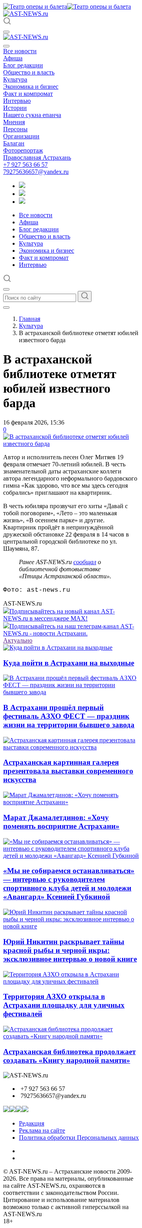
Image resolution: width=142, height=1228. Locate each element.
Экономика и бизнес (30, 86)
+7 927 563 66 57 (25, 164)
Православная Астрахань (37, 157)
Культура (15, 79)
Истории (15, 107)
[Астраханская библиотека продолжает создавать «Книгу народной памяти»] (71, 1036)
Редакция (31, 1123)
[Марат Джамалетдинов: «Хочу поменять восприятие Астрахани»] (71, 802)
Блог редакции (23, 65)
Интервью (17, 100)
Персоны (15, 129)
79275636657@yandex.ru (36, 171)
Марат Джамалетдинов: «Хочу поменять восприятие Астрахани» (61, 821)
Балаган (13, 143)
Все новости (20, 51)
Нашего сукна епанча (32, 115)
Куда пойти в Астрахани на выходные (68, 663)
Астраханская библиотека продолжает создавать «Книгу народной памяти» (69, 1055)
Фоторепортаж (23, 150)
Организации (21, 136)
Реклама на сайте (42, 1130)
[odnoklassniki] (22, 193)
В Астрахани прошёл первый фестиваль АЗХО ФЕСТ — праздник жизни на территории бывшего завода (69, 716)
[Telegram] (22, 186)
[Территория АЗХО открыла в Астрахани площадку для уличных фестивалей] (71, 981)
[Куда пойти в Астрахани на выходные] (57, 647)
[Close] (6, 46)
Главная (29, 318)
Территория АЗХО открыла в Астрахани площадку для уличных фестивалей (64, 1005)
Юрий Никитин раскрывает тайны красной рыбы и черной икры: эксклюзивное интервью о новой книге (70, 950)
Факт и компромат (28, 93)
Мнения (14, 122)
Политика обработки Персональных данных (79, 1137)
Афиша (12, 58)
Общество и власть (28, 72)
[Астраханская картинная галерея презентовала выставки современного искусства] (71, 747)
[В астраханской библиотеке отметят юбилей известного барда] (71, 443)
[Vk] (22, 201)
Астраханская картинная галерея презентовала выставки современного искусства (68, 771)
